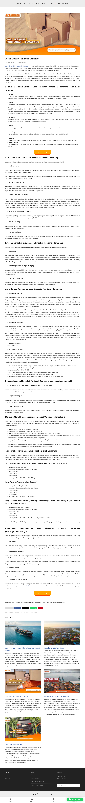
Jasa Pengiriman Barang (37, 781)
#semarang (33, 612)
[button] (75, 799)
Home (19, 3)
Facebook (18, 608)
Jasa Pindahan (35, 778)
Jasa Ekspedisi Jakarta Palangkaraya (56, 696)
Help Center (35, 3)
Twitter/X (26, 608)
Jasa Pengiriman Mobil (37, 775)
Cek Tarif (26, 3)
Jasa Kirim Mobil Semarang (14, 745)
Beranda (6, 10)
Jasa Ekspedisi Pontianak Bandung (16, 696)
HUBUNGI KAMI (42, 152)
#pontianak (24, 612)
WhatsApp (34, 608)
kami (24, 586)
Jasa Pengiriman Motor (37, 785)
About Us (44, 3)
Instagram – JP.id (61, 776)
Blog (51, 3)
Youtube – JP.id (61, 778)
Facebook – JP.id (61, 775)
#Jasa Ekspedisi (14, 612)
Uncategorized (13, 10)
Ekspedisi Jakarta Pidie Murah (54, 648)
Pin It (41, 608)
